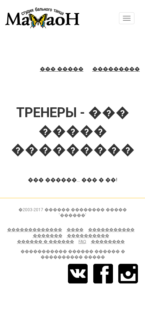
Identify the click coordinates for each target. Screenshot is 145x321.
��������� (116, 69)
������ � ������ (45, 241)
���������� (88, 235)
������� (47, 235)
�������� (108, 241)
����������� (111, 229)
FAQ (82, 241)
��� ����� (61, 69)
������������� (34, 229)
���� (75, 229)
